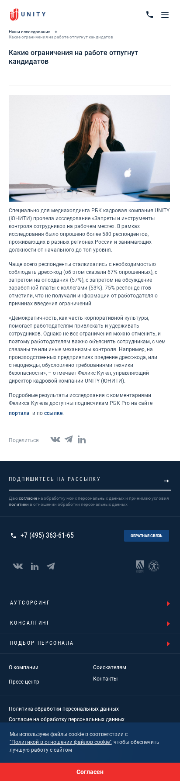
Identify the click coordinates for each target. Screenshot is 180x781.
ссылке (53, 413)
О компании (23, 667)
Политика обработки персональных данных (64, 709)
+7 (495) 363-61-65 (47, 535)
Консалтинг (30, 623)
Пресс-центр (24, 682)
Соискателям (109, 667)
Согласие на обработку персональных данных (67, 719)
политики (19, 504)
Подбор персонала (42, 643)
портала (20, 413)
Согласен (90, 771)
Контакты (105, 679)
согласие (28, 498)
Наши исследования (29, 31)
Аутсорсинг (30, 603)
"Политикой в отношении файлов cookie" (60, 742)
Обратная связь (147, 535)
